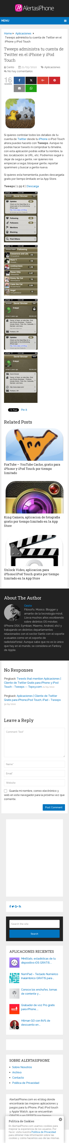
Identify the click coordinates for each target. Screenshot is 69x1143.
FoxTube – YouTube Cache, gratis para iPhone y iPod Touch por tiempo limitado (32, 468)
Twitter (21, 139)
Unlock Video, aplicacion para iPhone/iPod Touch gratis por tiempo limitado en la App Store (31, 574)
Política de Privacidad (25, 1082)
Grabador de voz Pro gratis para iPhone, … (38, 1007)
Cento (10, 67)
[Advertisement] (34, 857)
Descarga (33, 186)
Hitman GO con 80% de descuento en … (35, 1022)
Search (34, 933)
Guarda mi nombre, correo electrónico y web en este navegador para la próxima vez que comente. (34, 795)
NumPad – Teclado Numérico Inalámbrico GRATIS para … (39, 976)
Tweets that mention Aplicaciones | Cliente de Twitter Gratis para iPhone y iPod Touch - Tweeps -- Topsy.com (32, 682)
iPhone (43, 139)
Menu (5, 20)
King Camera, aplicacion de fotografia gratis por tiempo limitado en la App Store (32, 521)
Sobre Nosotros (22, 1067)
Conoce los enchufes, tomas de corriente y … (39, 991)
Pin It (24, 409)
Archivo (17, 1072)
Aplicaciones (52, 67)
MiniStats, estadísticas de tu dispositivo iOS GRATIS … (38, 960)
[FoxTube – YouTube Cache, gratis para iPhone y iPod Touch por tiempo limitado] (34, 444)
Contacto (18, 1077)
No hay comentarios (20, 71)
